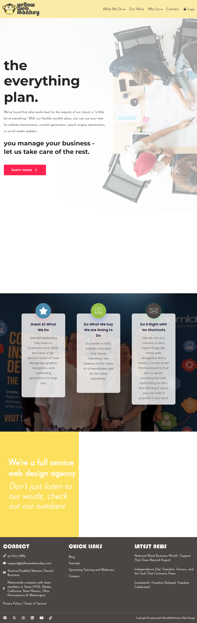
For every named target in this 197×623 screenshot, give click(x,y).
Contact (172, 9)
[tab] (37, 251)
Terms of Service (35, 603)
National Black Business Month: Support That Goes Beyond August (162, 557)
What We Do (113, 9)
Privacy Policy (12, 603)
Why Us (154, 9)
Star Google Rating (160, 507)
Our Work (136, 9)
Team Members (124, 484)
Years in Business (126, 531)
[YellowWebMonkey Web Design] (21, 9)
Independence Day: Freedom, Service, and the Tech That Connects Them (163, 571)
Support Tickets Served (156, 458)
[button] (25, 170)
